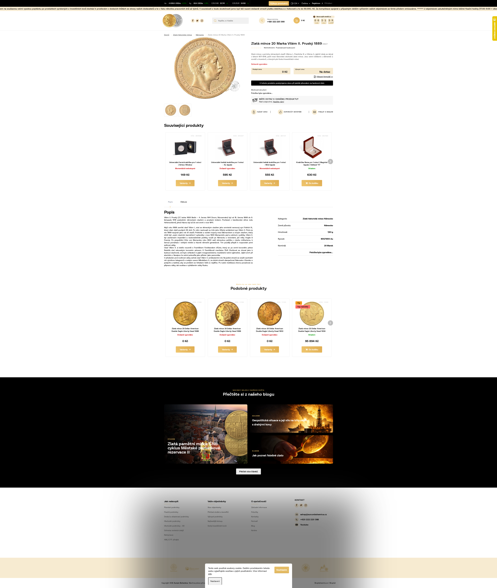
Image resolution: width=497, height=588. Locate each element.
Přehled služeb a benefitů (218, 512)
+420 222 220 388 (309, 519)
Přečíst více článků (248, 471)
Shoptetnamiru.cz (321, 583)
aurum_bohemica (202, 21)
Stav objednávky (214, 507)
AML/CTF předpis (171, 540)
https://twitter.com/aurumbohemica (197, 21)
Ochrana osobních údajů (174, 530)
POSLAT (321, 112)
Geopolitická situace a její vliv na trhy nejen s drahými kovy (279, 422)
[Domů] (167, 34)
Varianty (184, 183)
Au (165, 3)
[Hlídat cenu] (261, 112)
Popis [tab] (170, 202)
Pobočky (254, 512)
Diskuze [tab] (183, 202)
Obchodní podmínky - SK (174, 526)
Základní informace (259, 507)
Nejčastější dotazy (215, 521)
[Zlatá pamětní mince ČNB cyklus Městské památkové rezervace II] (205, 434)
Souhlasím (281, 569)
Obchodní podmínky (172, 521)
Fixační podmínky (171, 512)
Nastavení (215, 581)
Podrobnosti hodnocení (285, 48)
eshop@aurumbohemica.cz (313, 514)
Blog (253, 526)
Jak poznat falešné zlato (268, 455)
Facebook (193, 21)
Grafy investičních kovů (217, 526)
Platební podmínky (171, 507)
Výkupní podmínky (215, 517)
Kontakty (255, 517)
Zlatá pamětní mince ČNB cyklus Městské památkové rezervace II (194, 447)
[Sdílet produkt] (289, 112)
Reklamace (168, 535)
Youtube (304, 524)
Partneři (254, 521)
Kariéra (254, 530)
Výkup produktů (279, 3)
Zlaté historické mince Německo (318, 218)
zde (210, 574)
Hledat (252, 21)
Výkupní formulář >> (325, 77)
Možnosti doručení (258, 90)
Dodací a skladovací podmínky (176, 517)
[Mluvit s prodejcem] (313, 71)
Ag (190, 3)
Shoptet (333, 583)
